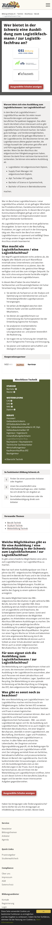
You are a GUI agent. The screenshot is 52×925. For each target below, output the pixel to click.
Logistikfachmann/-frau (17, 438)
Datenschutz (7, 884)
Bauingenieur (13, 453)
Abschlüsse (29, 14)
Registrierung (8, 903)
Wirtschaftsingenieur (16, 447)
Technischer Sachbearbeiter (19, 444)
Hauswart (11, 418)
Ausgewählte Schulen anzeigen (26, 86)
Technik (20, 14)
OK (43, 911)
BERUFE (10, 415)
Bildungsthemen (9, 832)
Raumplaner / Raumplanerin (19, 441)
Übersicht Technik (14, 459)
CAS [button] (9, 400)
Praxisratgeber (8, 854)
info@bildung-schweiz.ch (13, 809)
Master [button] (10, 392)
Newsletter (7, 828)
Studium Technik (14, 525)
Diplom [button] (10, 409)
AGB (4, 881)
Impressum (7, 877)
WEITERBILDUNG (15, 397)
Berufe (36, 14)
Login (4, 907)
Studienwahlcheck (10, 858)
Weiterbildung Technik (17, 528)
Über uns (6, 873)
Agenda (5, 839)
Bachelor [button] (11, 389)
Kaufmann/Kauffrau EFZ (17, 450)
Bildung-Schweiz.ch (8, 14)
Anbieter (6, 836)
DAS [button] (9, 403)
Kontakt (5, 899)
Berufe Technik (14, 522)
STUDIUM (11, 386)
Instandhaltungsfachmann (19, 436)
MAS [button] (9, 406)
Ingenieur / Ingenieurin (17, 433)
